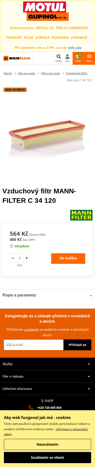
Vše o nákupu (13, 376)
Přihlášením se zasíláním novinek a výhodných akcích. (47, 332)
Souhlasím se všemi (47, 457)
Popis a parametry (19, 295)
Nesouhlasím (47, 444)
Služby (7, 364)
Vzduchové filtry (76, 73)
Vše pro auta (26, 73)
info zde (75, 47)
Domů (8, 73)
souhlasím (31, 329)
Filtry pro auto (50, 73)
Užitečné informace (17, 389)
